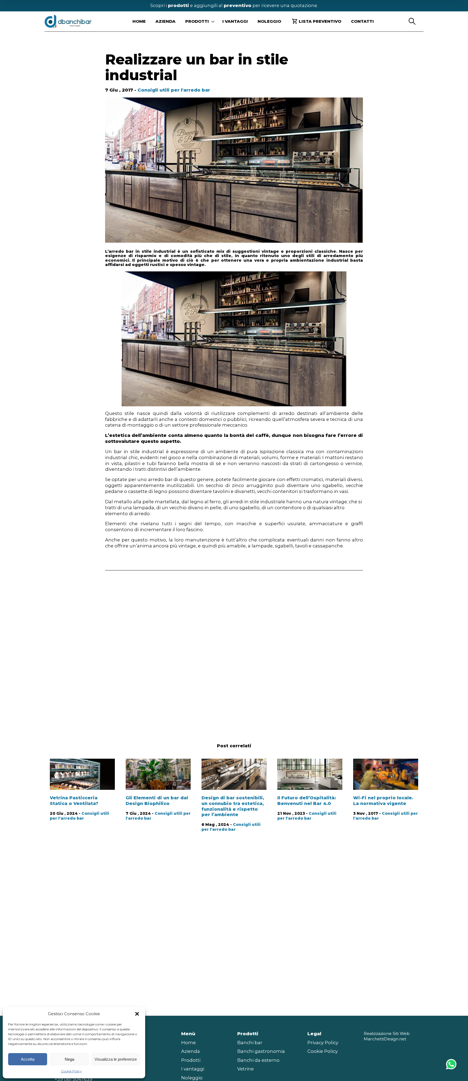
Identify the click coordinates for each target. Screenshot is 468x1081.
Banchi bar (249, 1042)
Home (139, 21)
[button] (137, 1014)
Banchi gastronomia (261, 1051)
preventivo (237, 5)
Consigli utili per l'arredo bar (174, 90)
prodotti (178, 5)
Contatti (362, 21)
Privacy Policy (322, 1042)
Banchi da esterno (258, 1060)
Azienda (165, 21)
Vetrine (245, 1069)
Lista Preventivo (320, 21)
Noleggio (269, 21)
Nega (69, 1059)
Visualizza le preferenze (116, 1059)
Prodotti (190, 1060)
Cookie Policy (71, 1071)
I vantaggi (235, 21)
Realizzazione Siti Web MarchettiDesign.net (387, 1036)
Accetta (27, 1059)
